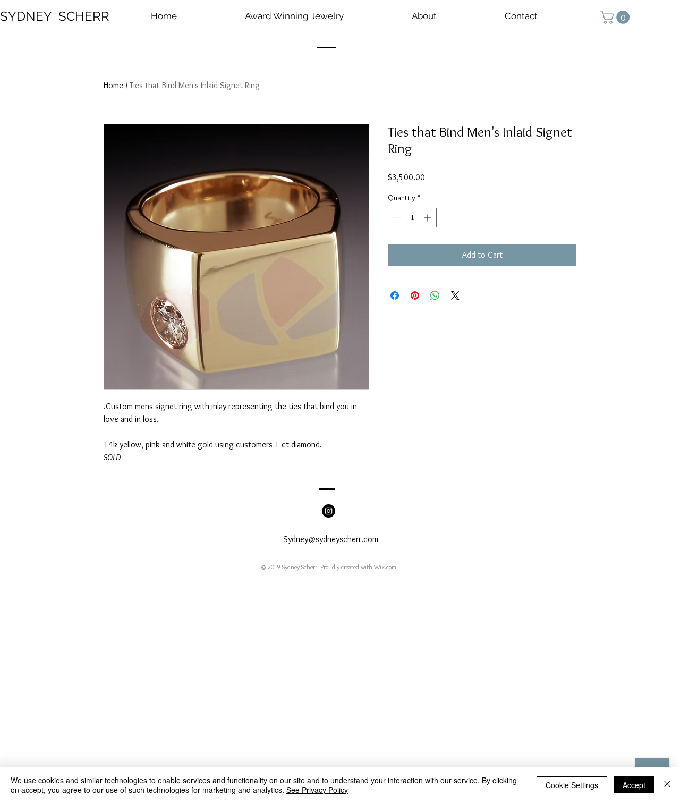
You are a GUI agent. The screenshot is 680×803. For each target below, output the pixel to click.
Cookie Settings (572, 785)
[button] (616, 17)
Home (113, 85)
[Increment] (428, 217)
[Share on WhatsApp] (435, 295)
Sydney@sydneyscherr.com (330, 539)
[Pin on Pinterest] (415, 295)
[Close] (667, 784)
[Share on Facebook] (394, 295)
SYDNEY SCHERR (54, 16)
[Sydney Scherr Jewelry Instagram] (328, 511)
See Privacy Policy (317, 789)
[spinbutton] (412, 217)
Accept (634, 785)
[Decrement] (396, 217)
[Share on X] (455, 295)
